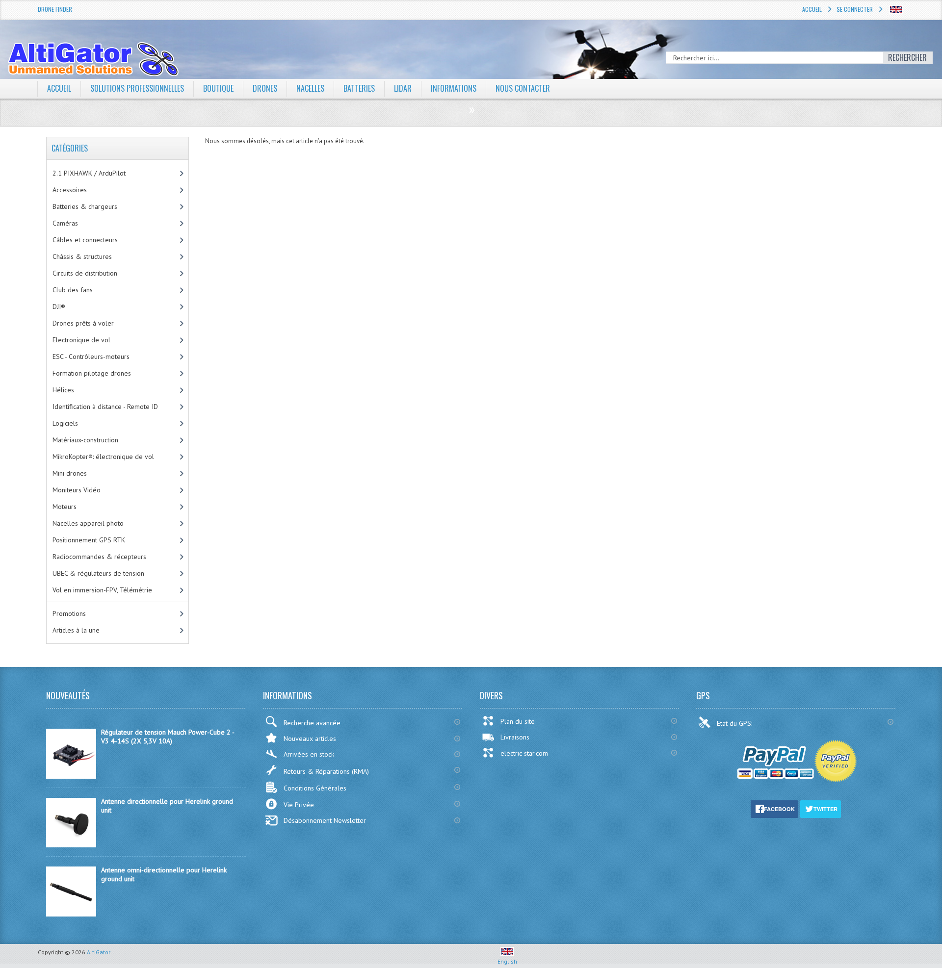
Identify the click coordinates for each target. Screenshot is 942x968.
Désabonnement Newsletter (325, 820)
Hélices (63, 389)
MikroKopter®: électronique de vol (103, 456)
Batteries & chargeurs (84, 206)
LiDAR (403, 88)
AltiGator (98, 952)
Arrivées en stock (309, 754)
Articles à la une (76, 630)
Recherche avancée (312, 722)
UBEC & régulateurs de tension (98, 573)
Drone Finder (55, 9)
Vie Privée (299, 804)
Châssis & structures (82, 256)
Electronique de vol (81, 339)
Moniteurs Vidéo (76, 489)
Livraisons (514, 737)
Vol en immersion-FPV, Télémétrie (102, 590)
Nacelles (310, 88)
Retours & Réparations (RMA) (326, 771)
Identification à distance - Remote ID (105, 406)
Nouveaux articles (310, 738)
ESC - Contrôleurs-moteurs (91, 356)
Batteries (359, 88)
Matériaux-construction (85, 439)
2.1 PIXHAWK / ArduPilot (89, 173)
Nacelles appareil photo (88, 523)
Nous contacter (523, 88)
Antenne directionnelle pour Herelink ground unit (167, 806)
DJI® (58, 306)
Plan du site (517, 721)
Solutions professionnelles (137, 88)
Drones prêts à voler (83, 323)
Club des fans (72, 289)
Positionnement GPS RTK (88, 539)
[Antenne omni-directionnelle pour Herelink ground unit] (71, 914)
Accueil (812, 9)
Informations (453, 88)
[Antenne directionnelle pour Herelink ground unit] (71, 845)
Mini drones (69, 473)
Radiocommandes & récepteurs (99, 556)
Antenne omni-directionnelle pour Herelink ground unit (164, 874)
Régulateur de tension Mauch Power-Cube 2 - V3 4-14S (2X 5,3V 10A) (167, 736)
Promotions (69, 613)
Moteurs (64, 506)
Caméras (65, 223)
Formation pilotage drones (91, 373)
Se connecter (855, 9)
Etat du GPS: (735, 723)
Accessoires (69, 189)
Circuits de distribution (84, 273)
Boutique (218, 88)
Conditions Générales (315, 788)
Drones (265, 88)
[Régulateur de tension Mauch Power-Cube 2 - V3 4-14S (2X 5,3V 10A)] (71, 776)
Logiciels (65, 423)
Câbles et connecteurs (85, 239)
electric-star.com (524, 753)
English (507, 961)
